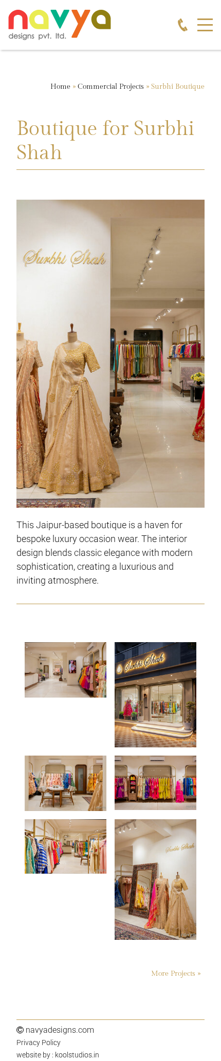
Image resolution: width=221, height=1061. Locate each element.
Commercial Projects (111, 87)
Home (60, 87)
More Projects (174, 974)
